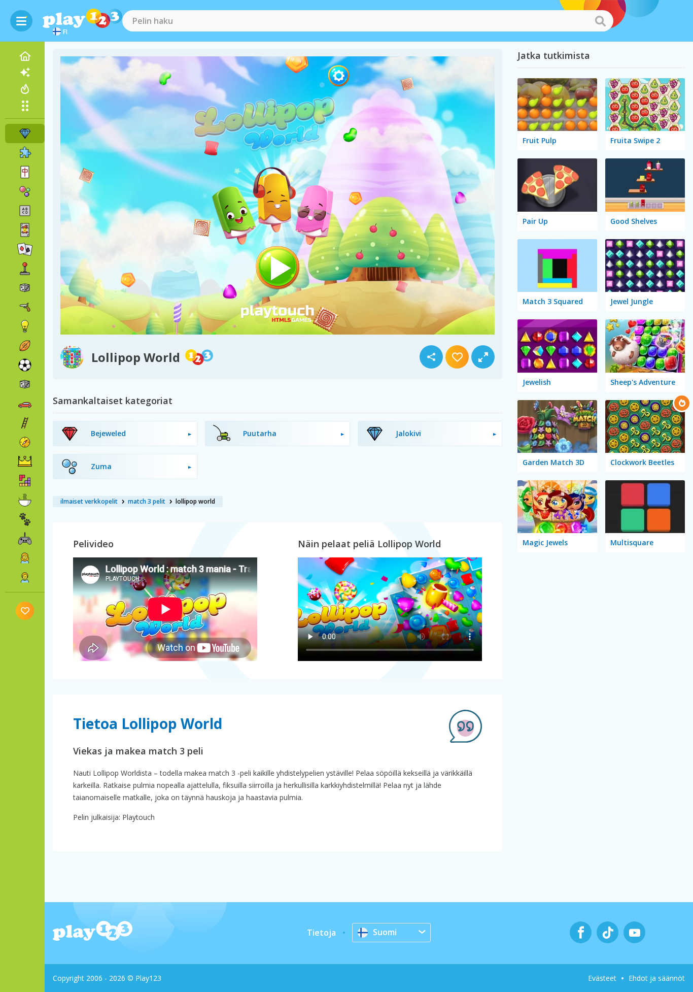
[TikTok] (607, 932)
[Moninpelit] (25, 538)
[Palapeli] (25, 152)
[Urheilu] (25, 345)
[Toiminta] (25, 307)
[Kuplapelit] (25, 191)
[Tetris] (25, 480)
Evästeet (602, 978)
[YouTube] (634, 932)
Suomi (385, 932)
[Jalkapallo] (25, 365)
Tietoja (321, 932)
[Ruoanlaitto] (25, 500)
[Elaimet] (25, 519)
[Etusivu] (25, 56)
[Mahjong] (25, 172)
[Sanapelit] (25, 210)
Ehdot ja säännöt (657, 978)
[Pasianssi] (25, 249)
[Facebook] (581, 932)
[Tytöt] (25, 558)
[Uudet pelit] (25, 72)
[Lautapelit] (25, 287)
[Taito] (25, 423)
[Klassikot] (25, 384)
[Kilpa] (25, 403)
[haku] (600, 20)
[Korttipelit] (25, 230)
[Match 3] (25, 133)
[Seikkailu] (25, 442)
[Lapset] (25, 577)
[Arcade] (25, 268)
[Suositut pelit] (25, 89)
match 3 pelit (146, 501)
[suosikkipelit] (25, 610)
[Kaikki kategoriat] (25, 105)
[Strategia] (25, 461)
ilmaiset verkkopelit (89, 501)
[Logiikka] (25, 326)
